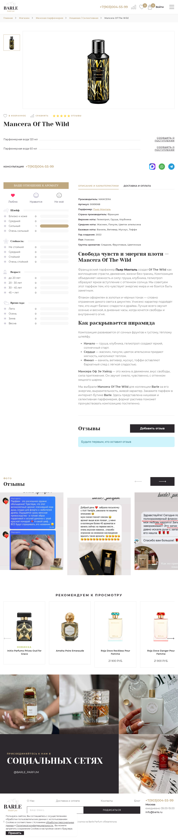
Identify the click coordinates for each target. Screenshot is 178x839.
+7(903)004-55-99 (114, 7)
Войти (160, 7)
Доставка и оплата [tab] (137, 185)
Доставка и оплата (68, 800)
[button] (162, 481)
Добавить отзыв (152, 428)
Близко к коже (18, 216)
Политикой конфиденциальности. (35, 825)
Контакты (107, 800)
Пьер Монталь (102, 209)
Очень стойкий (18, 261)
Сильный (14, 226)
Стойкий (14, 256)
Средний (14, 221)
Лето (12, 308)
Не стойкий (16, 247)
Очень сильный (19, 230)
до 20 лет (15, 277)
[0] (141, 6)
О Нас (31, 800)
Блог (137, 800)
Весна (12, 323)
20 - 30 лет (15, 282)
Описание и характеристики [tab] (98, 185)
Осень (13, 313)
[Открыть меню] (172, 7)
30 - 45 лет (15, 287)
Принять (14, 833)
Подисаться (112, 810)
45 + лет (14, 292)
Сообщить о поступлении (165, 139)
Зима (12, 318)
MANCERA (105, 199)
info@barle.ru (153, 812)
